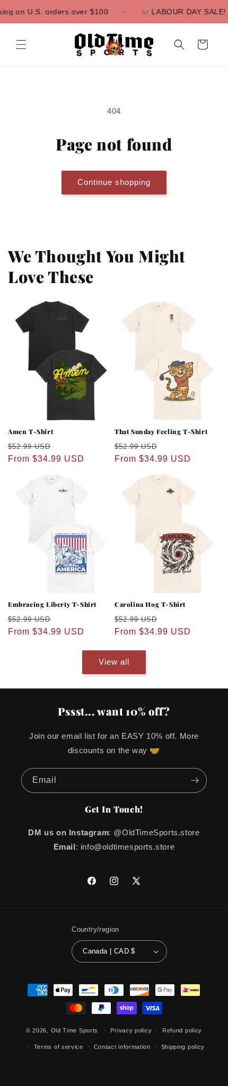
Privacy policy (131, 1030)
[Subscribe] (194, 780)
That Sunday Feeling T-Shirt (161, 432)
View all (114, 661)
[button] (21, 44)
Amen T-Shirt (30, 432)
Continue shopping (114, 182)
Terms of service (58, 1047)
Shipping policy (183, 1047)
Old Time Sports (75, 1030)
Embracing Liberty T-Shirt (52, 604)
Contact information (122, 1047)
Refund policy (182, 1030)
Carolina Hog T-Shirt (150, 604)
